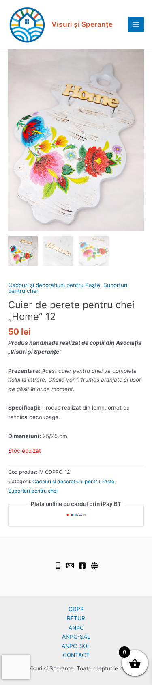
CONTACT (76, 655)
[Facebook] (82, 565)
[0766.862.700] (58, 565)
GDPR (76, 609)
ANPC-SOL (76, 646)
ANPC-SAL (76, 636)
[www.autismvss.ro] (94, 565)
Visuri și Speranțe (82, 24)
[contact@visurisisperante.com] (70, 565)
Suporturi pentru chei (33, 491)
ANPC (76, 627)
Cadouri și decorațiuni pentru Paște (54, 285)
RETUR (76, 618)
